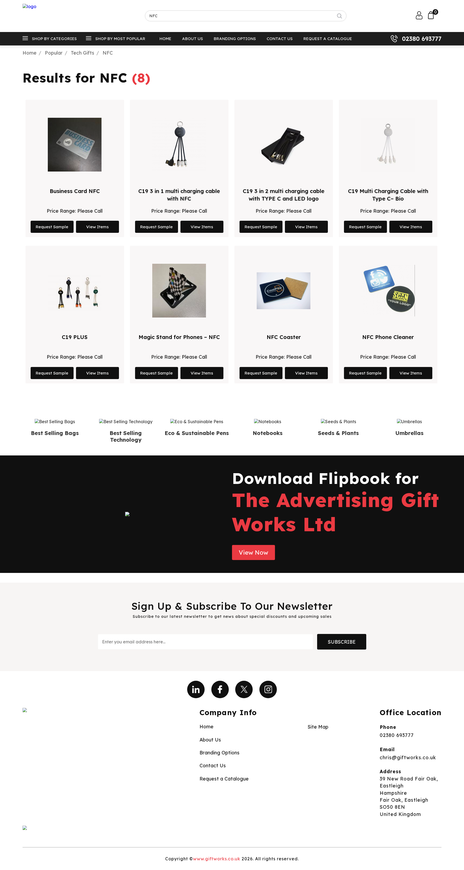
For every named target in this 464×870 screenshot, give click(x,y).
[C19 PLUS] (75, 290)
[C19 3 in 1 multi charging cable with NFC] (179, 144)
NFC (108, 53)
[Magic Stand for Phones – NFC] (179, 290)
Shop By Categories (54, 38)
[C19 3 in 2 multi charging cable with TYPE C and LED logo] (283, 144)
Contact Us (280, 38)
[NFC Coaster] (283, 290)
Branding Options (235, 38)
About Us (192, 38)
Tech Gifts (82, 53)
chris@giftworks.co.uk (408, 757)
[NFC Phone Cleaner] (388, 290)
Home (165, 38)
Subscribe (342, 642)
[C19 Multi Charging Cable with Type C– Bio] (388, 144)
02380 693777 (421, 38)
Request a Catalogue (327, 38)
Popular (54, 53)
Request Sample (52, 226)
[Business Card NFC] (75, 144)
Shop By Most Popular (120, 38)
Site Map (318, 727)
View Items (97, 226)
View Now (253, 552)
